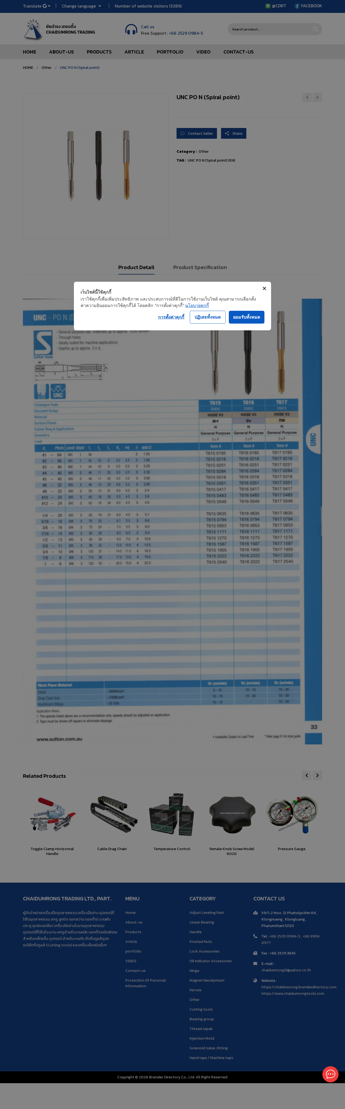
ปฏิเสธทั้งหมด (208, 317)
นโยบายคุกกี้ (197, 305)
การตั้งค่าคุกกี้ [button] (171, 317)
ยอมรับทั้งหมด (246, 317)
